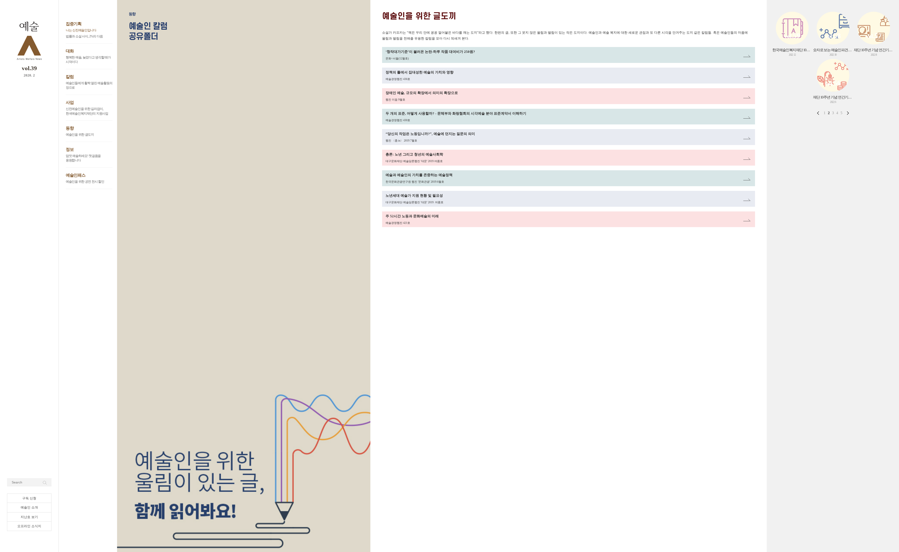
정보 (70, 149)
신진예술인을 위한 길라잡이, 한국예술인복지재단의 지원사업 (87, 111)
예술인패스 (75, 175)
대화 (70, 51)
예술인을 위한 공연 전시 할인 (85, 181)
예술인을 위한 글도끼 (80, 134)
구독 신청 (29, 498)
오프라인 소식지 (29, 526)
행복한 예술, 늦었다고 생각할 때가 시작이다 (88, 60)
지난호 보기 (29, 517)
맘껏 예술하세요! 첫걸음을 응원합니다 (83, 158)
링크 (386, 50)
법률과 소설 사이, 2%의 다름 (84, 36)
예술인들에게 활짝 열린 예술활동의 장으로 (89, 85)
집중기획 (73, 24)
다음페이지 (848, 113)
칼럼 (70, 76)
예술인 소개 (29, 507)
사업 (70, 102)
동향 (70, 128)
